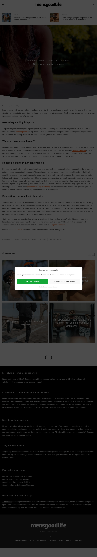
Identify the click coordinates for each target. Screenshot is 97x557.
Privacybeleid (52, 287)
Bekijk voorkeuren (64, 282)
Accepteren (32, 282)
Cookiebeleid (43, 287)
